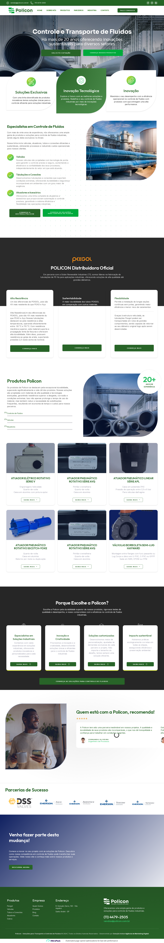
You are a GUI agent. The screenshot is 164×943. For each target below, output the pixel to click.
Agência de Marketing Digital (137, 934)
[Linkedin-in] (156, 3)
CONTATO (105, 10)
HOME (39, 10)
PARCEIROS (78, 10)
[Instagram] (152, 3)
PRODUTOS (65, 10)
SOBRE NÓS (51, 10)
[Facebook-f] (148, 3)
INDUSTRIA (92, 10)
